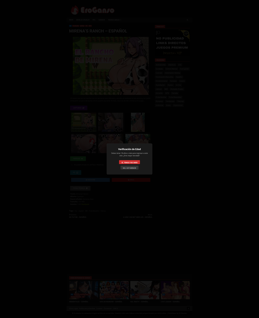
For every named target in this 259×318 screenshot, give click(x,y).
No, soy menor (129, 168)
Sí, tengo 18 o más (129, 162)
